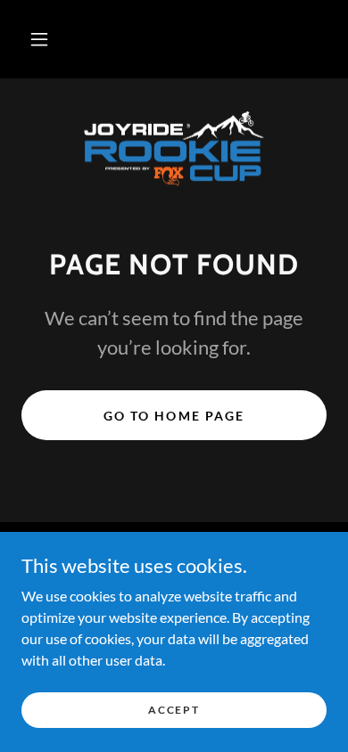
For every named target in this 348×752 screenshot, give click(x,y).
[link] (174, 149)
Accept (173, 709)
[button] (39, 39)
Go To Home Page (174, 415)
